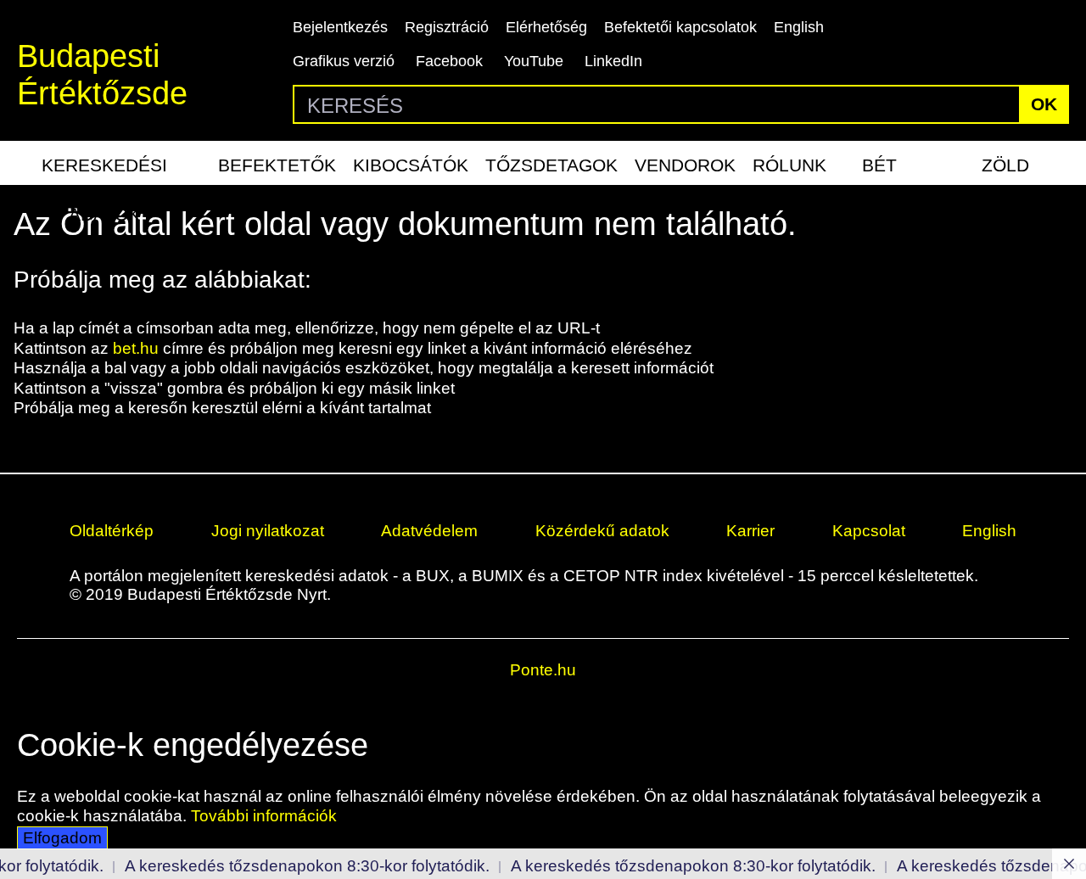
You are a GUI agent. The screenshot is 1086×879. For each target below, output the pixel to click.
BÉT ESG (879, 170)
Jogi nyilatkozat (267, 531)
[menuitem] (105, 163)
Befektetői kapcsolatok (680, 27)
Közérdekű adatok (602, 531)
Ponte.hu (543, 670)
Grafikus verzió (344, 61)
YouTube (533, 61)
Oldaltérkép (112, 531)
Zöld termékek (1005, 170)
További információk (264, 816)
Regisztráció (447, 27)
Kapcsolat (868, 531)
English (799, 27)
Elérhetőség (546, 27)
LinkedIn (613, 61)
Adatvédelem (429, 531)
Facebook (449, 61)
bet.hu (136, 348)
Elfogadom (62, 838)
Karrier (750, 531)
